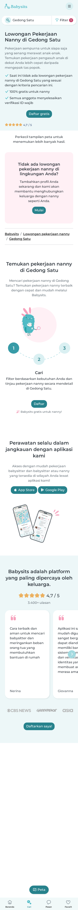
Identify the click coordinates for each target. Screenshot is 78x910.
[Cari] (8, 20)
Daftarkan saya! (39, 726)
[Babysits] (16, 6)
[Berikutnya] (72, 654)
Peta (41, 890)
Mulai (39, 210)
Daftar (39, 404)
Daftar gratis (39, 114)
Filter (65, 20)
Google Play (55, 490)
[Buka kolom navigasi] (69, 6)
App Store (26, 490)
